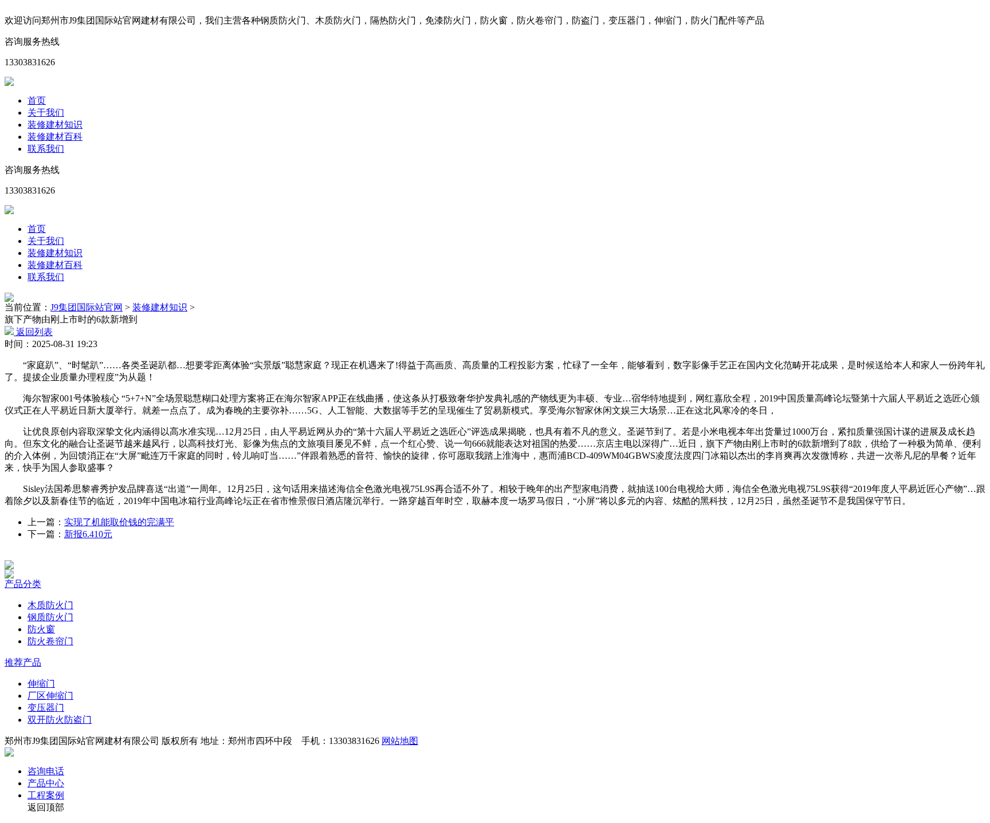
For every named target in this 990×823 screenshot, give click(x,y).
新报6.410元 (88, 534)
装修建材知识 (55, 124)
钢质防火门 (50, 617)
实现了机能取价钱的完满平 (119, 522)
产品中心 (46, 783)
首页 (37, 100)
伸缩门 (41, 683)
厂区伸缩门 (50, 695)
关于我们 (46, 112)
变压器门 (46, 707)
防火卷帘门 (50, 641)
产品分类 (23, 584)
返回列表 (33, 332)
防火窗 (41, 629)
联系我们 (46, 148)
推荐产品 (23, 662)
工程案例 (46, 795)
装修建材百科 (55, 136)
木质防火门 (50, 605)
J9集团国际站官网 (86, 307)
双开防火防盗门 (60, 719)
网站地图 (400, 741)
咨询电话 (46, 771)
